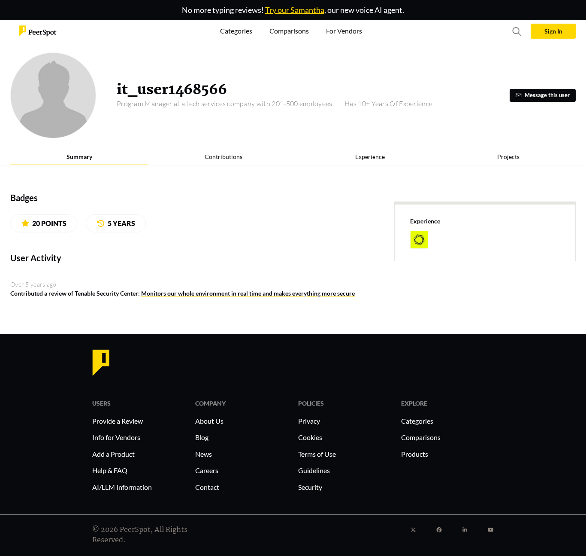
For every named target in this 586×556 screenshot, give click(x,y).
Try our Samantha (294, 10)
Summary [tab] (79, 156)
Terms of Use (317, 454)
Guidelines (314, 470)
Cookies (310, 437)
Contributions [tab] (223, 156)
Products (414, 454)
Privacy (309, 421)
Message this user (547, 95)
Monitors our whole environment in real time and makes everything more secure (248, 293)
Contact (207, 487)
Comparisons (421, 437)
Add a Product (113, 454)
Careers (206, 470)
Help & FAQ (109, 470)
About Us (209, 421)
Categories (417, 421)
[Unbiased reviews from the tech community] (37, 30)
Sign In (553, 31)
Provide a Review (117, 421)
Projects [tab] (508, 156)
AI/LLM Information (122, 487)
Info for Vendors (116, 437)
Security (310, 487)
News (203, 454)
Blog (201, 437)
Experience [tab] (370, 156)
